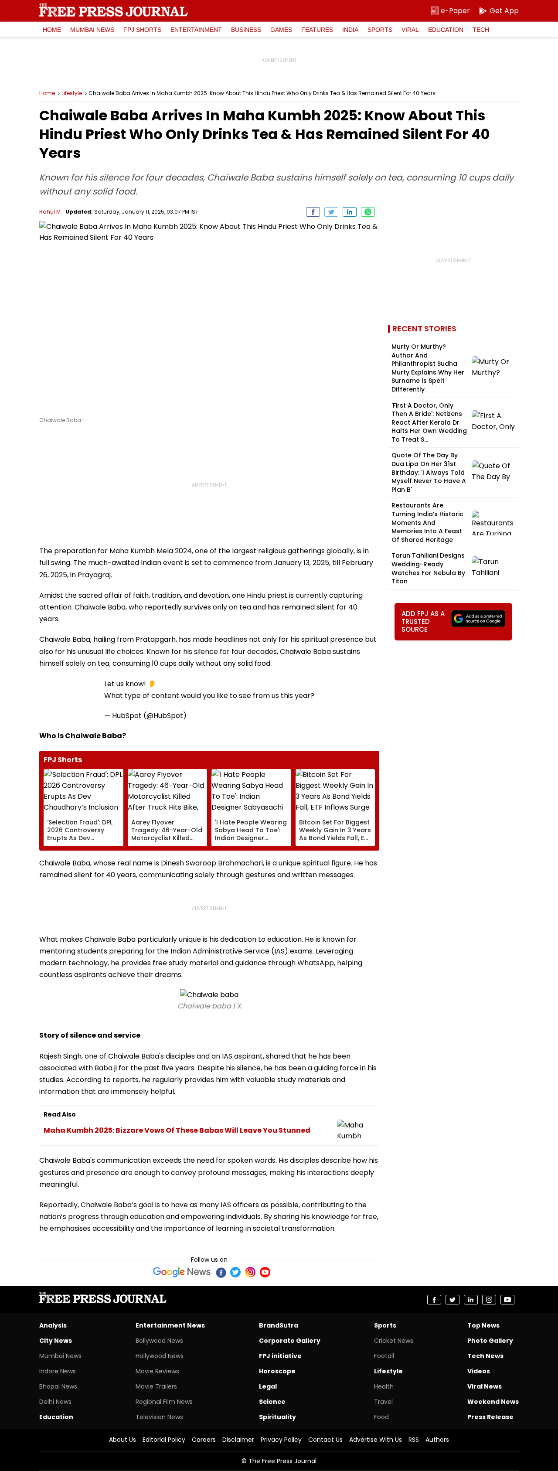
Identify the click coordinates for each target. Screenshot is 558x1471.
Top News (483, 1325)
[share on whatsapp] (368, 212)
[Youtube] (265, 1272)
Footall (384, 1356)
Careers (204, 1439)
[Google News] (182, 1272)
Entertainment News (170, 1325)
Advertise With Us (375, 1439)
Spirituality (277, 1417)
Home (52, 29)
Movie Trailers (156, 1386)
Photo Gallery (490, 1340)
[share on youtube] (507, 1299)
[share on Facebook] (313, 212)
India (350, 29)
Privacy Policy (281, 1439)
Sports (379, 29)
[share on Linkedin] (350, 212)
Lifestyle (71, 93)
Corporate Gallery (289, 1340)
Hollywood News (160, 1356)
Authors (437, 1439)
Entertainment (196, 29)
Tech (481, 29)
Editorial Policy (164, 1439)
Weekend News (493, 1401)
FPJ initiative (280, 1356)
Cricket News (393, 1340)
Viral (410, 29)
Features (317, 29)
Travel (383, 1401)
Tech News (485, 1356)
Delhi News (55, 1401)
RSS (413, 1439)
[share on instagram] (489, 1299)
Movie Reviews (157, 1371)
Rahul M (50, 211)
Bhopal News (58, 1386)
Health (384, 1386)
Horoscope (277, 1371)
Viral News (484, 1386)
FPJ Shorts (142, 29)
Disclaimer (238, 1439)
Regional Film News (164, 1401)
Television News (159, 1417)
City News (55, 1340)
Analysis (53, 1325)
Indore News (57, 1371)
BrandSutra (278, 1325)
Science (272, 1401)
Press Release (490, 1417)
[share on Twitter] (331, 212)
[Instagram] (250, 1272)
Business (246, 29)
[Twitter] (235, 1272)
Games (281, 29)
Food (381, 1417)
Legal (268, 1386)
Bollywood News (159, 1340)
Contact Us (325, 1439)
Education (445, 29)
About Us (122, 1439)
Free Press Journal (113, 10)
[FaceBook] (220, 1272)
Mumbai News (92, 29)
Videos (478, 1371)
